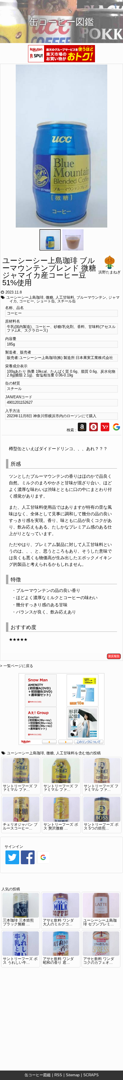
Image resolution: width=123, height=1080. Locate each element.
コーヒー (26, 301)
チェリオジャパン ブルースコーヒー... (20, 826)
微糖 (49, 297)
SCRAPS (91, 1075)
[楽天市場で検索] (93, 430)
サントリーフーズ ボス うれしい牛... (20, 961)
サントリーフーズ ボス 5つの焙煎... (101, 826)
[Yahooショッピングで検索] (105, 430)
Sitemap (73, 1075)
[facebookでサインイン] (27, 864)
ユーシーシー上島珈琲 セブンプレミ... (100, 922)
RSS (58, 1075)
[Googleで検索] (116, 430)
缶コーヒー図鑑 (38, 1075)
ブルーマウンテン (91, 297)
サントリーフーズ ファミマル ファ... (20, 788)
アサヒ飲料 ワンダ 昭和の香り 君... (58, 961)
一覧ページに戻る (18, 666)
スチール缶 (66, 301)
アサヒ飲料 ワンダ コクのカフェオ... (98, 961)
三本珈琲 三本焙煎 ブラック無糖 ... (18, 922)
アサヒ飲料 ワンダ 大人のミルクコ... (58, 922)
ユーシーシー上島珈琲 (24, 297)
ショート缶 (45, 301)
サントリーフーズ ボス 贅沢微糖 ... (60, 826)
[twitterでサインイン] (12, 864)
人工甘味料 (64, 297)
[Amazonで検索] (82, 430)
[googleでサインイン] (43, 864)
